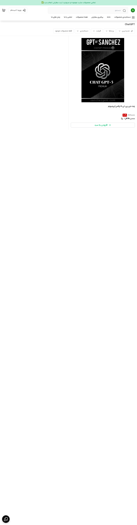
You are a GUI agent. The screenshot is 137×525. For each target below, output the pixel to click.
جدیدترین (126, 31)
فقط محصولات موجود (63, 31)
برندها (111, 31)
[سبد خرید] (3, 10)
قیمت (98, 31)
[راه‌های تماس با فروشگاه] (6, 519)
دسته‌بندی (84, 31)
